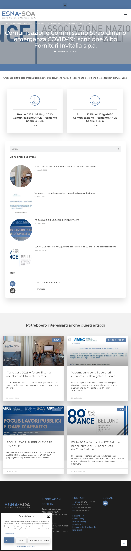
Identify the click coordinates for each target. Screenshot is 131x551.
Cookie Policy (21, 546)
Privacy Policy (31, 546)
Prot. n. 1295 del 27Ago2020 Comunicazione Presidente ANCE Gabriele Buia (95, 117)
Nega (21, 540)
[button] (48, 516)
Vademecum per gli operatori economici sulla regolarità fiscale (65, 193)
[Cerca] (118, 149)
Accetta (9, 540)
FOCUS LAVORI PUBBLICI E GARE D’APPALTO (57, 220)
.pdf (34, 125)
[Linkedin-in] (105, 503)
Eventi (41, 289)
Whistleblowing (79, 521)
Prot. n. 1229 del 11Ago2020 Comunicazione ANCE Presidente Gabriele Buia (35, 117)
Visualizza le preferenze (39, 540)
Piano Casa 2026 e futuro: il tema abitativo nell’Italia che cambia (65, 166)
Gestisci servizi (9, 534)
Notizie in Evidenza (48, 282)
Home (8, 23)
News (14, 23)
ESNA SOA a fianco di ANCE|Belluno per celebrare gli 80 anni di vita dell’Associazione (75, 247)
